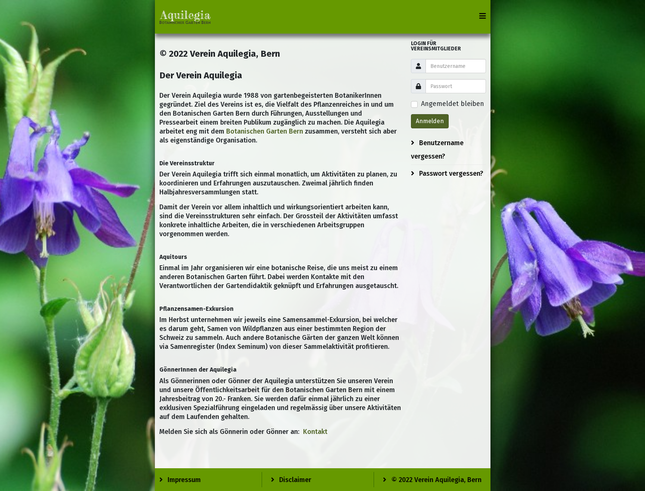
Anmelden (430, 121)
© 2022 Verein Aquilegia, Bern (435, 480)
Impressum (183, 480)
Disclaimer (294, 480)
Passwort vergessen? (450, 173)
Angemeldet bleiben (452, 104)
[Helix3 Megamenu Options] (482, 16)
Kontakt (315, 432)
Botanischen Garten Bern (264, 131)
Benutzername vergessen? (437, 149)
